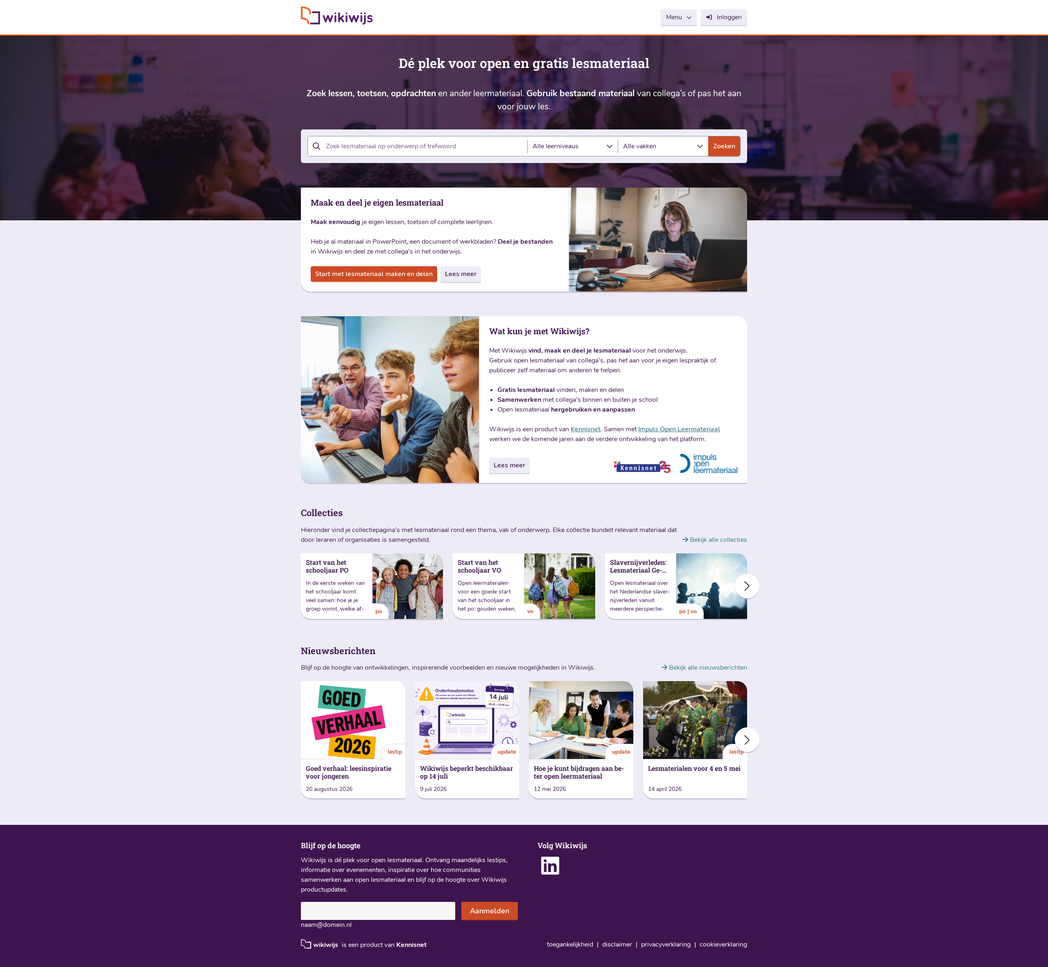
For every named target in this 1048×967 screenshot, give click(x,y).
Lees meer (461, 274)
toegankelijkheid (570, 944)
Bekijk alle (717, 539)
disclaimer (617, 944)
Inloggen (729, 17)
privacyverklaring (666, 944)
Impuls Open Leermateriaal (679, 429)
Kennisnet (586, 429)
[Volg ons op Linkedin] (550, 871)
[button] (747, 586)
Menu (674, 17)
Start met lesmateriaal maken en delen (374, 274)
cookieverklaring (723, 944)
